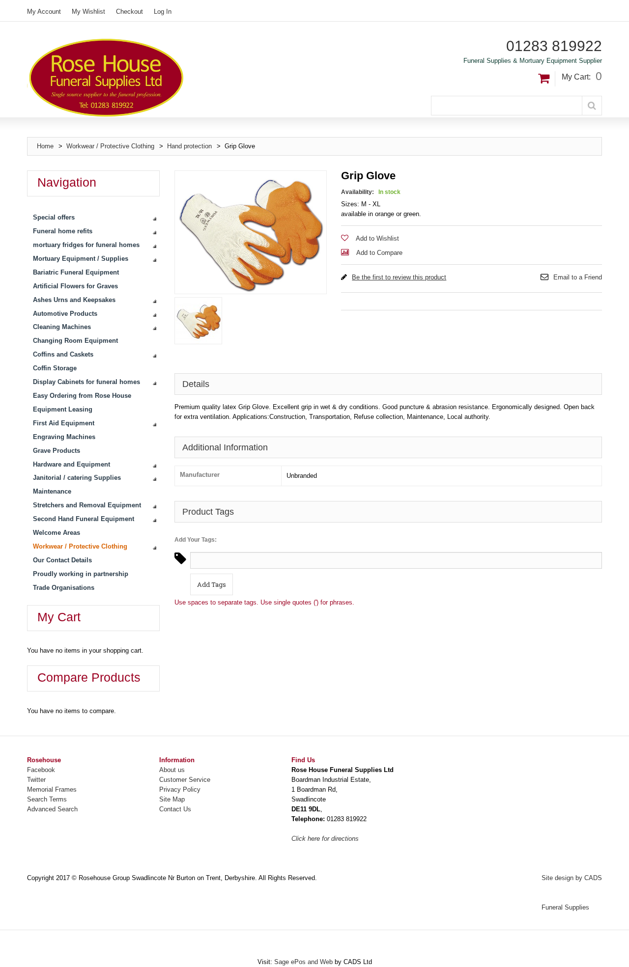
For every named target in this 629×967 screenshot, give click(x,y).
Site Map (172, 799)
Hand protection (190, 146)
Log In (163, 11)
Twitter (36, 779)
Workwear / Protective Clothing (110, 146)
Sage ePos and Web (304, 962)
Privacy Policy (179, 789)
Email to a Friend (577, 277)
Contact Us (175, 809)
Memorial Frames (52, 789)
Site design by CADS (572, 878)
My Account (44, 11)
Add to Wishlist (377, 238)
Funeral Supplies (565, 907)
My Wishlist (88, 11)
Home (45, 146)
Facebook (41, 770)
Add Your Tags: (195, 539)
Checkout (129, 11)
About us (172, 770)
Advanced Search (52, 809)
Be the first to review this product (399, 277)
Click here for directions (325, 838)
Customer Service (184, 779)
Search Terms (47, 799)
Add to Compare (379, 252)
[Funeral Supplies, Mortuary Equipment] (171, 77)
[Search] (592, 105)
